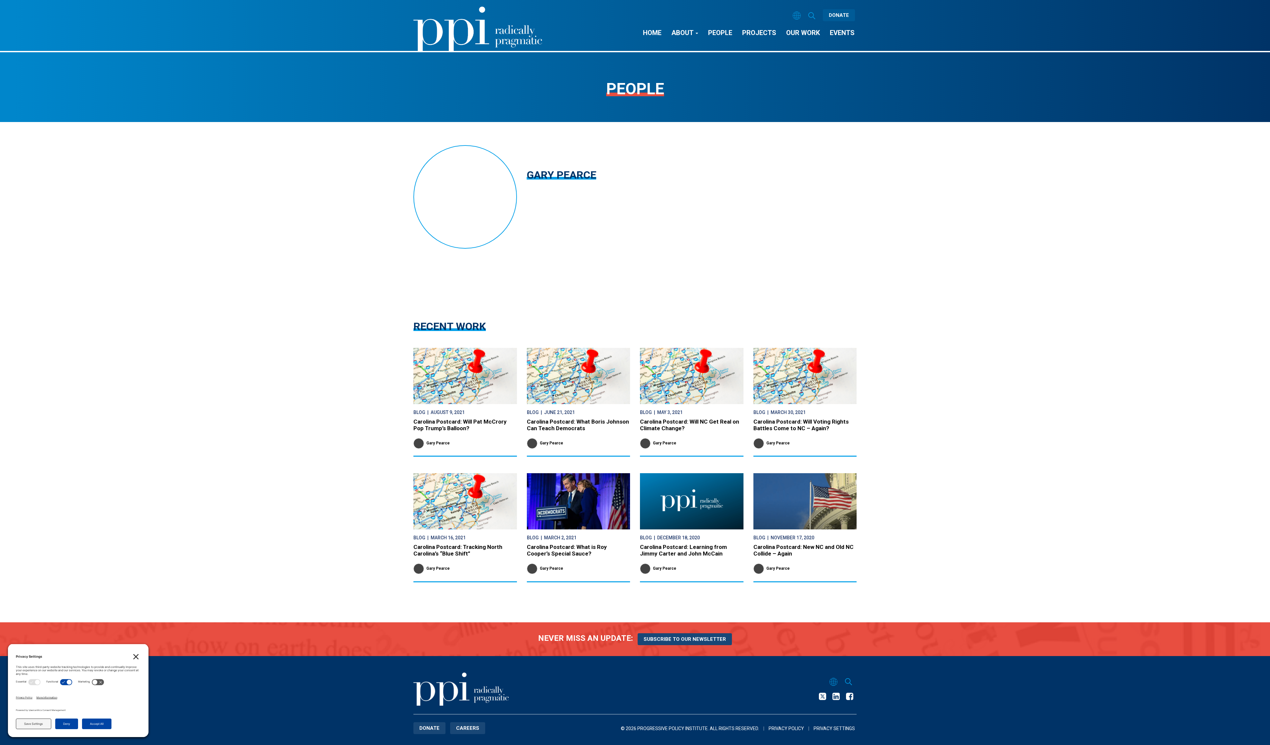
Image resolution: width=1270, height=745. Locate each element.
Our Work (803, 33)
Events (842, 33)
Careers (467, 728)
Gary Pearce (438, 443)
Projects (759, 33)
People (720, 33)
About (683, 33)
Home (652, 33)
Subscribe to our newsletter (685, 639)
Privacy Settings (834, 728)
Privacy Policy (786, 728)
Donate (839, 15)
